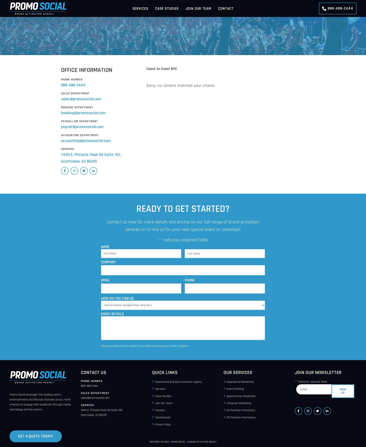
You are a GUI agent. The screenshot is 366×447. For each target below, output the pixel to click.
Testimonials (163, 418)
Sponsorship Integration (241, 396)
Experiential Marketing (240, 382)
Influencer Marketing (238, 403)
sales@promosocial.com (81, 99)
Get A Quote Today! (35, 436)
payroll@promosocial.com (82, 127)
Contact (160, 410)
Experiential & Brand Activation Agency (178, 382)
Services (160, 389)
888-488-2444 (340, 8)
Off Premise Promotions (241, 418)
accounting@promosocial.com (86, 141)
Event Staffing (235, 389)
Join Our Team (164, 403)
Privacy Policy (163, 425)
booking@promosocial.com (83, 113)
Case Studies (163, 396)
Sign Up (343, 391)
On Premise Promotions (240, 410)
